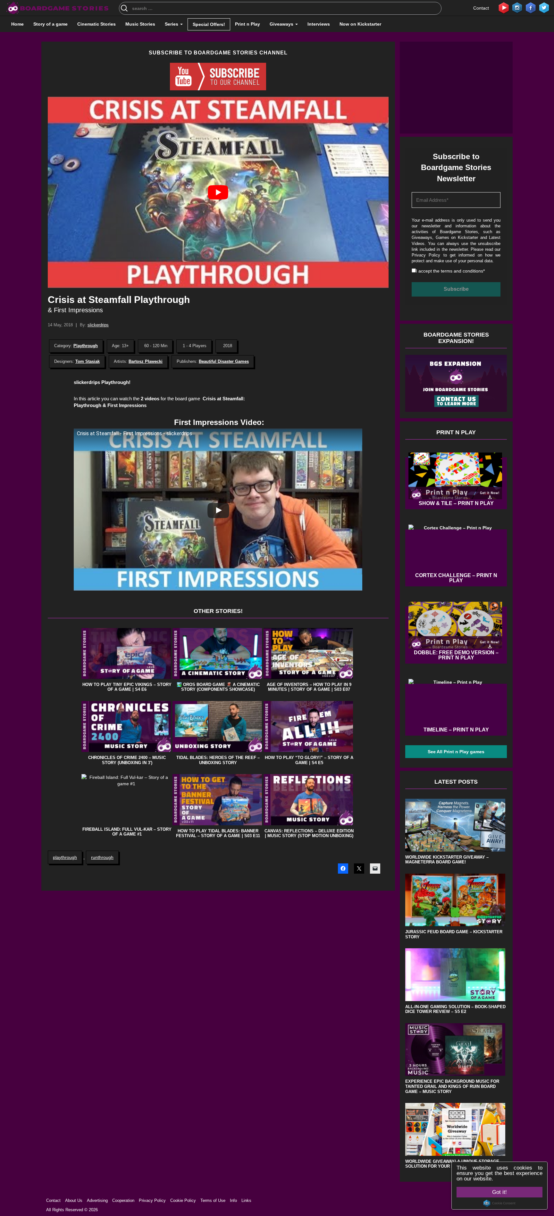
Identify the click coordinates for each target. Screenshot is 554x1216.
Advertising (97, 1200)
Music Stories (140, 24)
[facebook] (530, 7)
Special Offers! (209, 24)
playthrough (65, 857)
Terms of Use (212, 1200)
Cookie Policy (183, 1200)
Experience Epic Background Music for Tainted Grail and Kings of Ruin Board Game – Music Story (452, 1086)
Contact (481, 8)
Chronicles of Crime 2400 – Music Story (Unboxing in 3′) (127, 760)
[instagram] (517, 7)
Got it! (499, 1192)
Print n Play (247, 24)
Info (233, 1200)
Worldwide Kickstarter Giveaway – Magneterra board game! (447, 860)
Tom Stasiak (87, 361)
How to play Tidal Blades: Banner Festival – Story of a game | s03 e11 (218, 833)
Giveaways (282, 24)
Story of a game (50, 24)
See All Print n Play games (456, 751)
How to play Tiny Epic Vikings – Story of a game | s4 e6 (127, 687)
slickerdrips (98, 324)
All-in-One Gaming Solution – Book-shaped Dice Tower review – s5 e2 (455, 1009)
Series (172, 24)
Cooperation (123, 1200)
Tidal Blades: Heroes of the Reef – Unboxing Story (218, 760)
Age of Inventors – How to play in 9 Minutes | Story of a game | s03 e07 (309, 687)
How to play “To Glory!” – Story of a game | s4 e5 (309, 760)
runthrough (102, 857)
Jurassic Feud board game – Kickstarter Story (453, 934)
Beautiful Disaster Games (224, 361)
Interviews (318, 24)
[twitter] (544, 7)
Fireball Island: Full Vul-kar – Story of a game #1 (127, 832)
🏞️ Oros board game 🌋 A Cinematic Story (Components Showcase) (218, 687)
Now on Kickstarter (360, 24)
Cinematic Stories (96, 24)
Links (246, 1200)
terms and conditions (462, 270)
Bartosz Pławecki (146, 361)
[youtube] (504, 7)
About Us (73, 1200)
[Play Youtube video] (218, 192)
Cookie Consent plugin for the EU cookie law (499, 1203)
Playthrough (85, 345)
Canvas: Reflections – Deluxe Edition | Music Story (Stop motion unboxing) (309, 833)
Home (17, 24)
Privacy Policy (426, 255)
